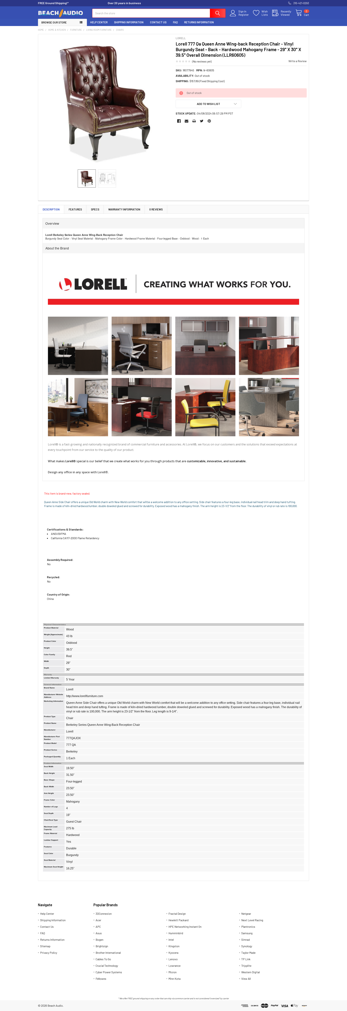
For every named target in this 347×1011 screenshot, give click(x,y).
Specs (95, 209)
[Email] (186, 121)
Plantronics (248, 926)
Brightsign (102, 946)
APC (98, 926)
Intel (171, 939)
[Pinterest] (209, 121)
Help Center (99, 22)
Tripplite (246, 965)
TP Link (245, 959)
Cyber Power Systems (109, 972)
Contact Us (158, 22)
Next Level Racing (252, 920)
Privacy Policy (48, 952)
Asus (99, 933)
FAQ (175, 22)
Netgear (246, 913)
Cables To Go (103, 959)
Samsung (246, 933)
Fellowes (101, 978)
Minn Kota (174, 978)
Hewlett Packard (178, 920)
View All (246, 978)
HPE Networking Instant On (185, 926)
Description (51, 209)
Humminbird (175, 933)
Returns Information (199, 22)
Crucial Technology (107, 965)
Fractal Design (177, 913)
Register (243, 14)
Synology (246, 946)
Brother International (108, 952)
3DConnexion (104, 913)
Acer (98, 920)
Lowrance (174, 965)
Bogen (99, 939)
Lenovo (173, 959)
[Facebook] (179, 121)
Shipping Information (128, 22)
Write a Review (297, 61)
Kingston (173, 946)
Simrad (245, 939)
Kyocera (173, 952)
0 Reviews (156, 209)
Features (75, 209)
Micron (172, 972)
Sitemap (45, 946)
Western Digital (250, 972)
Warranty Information (124, 209)
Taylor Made (248, 952)
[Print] (194, 121)
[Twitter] (201, 121)
